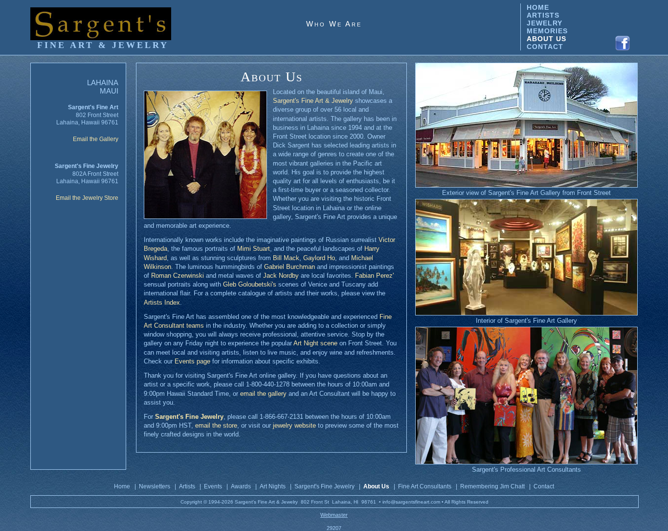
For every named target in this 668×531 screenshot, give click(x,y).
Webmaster (334, 515)
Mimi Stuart (253, 248)
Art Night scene (315, 343)
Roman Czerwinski (177, 275)
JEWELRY (544, 23)
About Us (376, 486)
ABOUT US (546, 39)
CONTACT (545, 46)
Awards (241, 486)
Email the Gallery (95, 139)
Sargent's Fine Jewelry (324, 486)
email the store (216, 425)
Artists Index (162, 302)
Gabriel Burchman (289, 266)
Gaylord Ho (319, 258)
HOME (538, 7)
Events (213, 486)
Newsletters (154, 486)
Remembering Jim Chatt (492, 486)
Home (122, 486)
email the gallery (263, 393)
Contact (544, 486)
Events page (192, 361)
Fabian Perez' (374, 275)
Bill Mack (286, 258)
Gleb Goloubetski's (249, 284)
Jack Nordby (281, 275)
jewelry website (294, 425)
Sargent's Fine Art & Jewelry (313, 100)
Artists (187, 486)
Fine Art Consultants (424, 486)
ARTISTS (543, 15)
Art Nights (273, 486)
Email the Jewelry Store (87, 197)
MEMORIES (547, 31)
